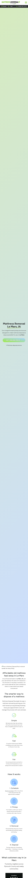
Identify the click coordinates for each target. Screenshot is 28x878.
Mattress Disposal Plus (14, 2)
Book (4, 6)
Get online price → (14, 340)
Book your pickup (9, 791)
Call (11, 6)
